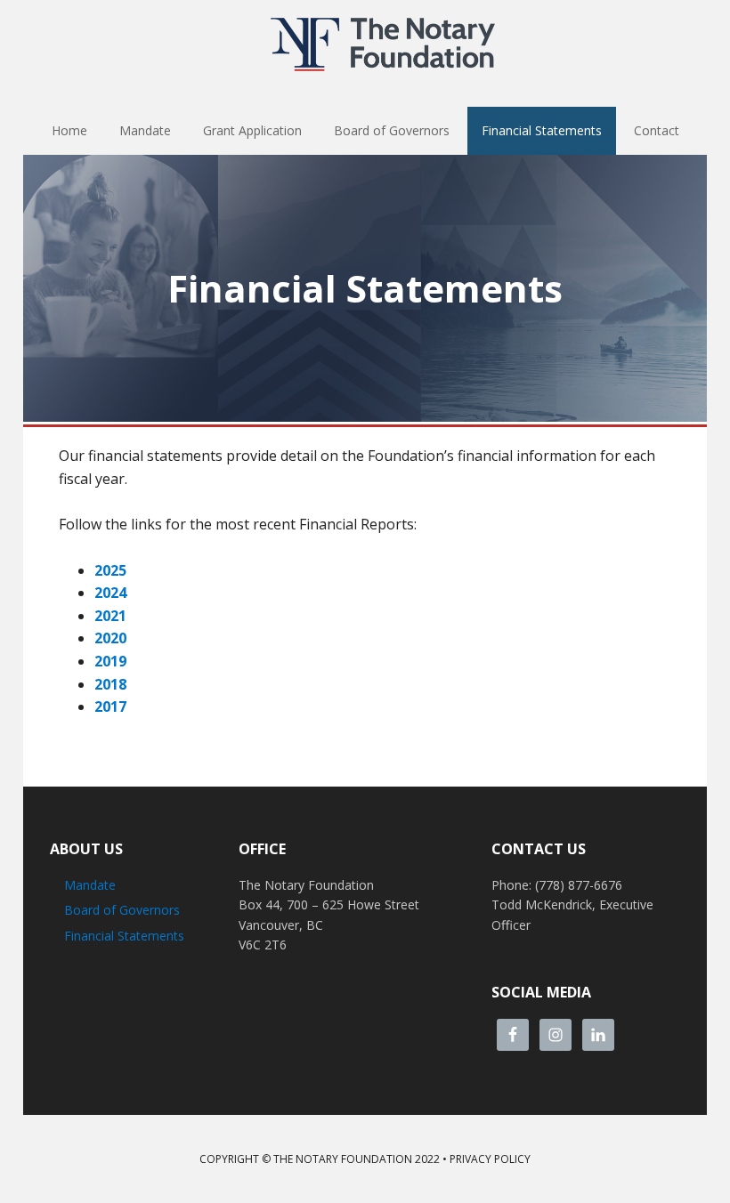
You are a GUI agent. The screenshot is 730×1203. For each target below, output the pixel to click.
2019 (110, 661)
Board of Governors (122, 909)
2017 (110, 706)
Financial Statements (124, 935)
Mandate (90, 884)
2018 (110, 684)
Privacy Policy (490, 1159)
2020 (110, 638)
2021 (110, 616)
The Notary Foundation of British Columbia (383, 44)
